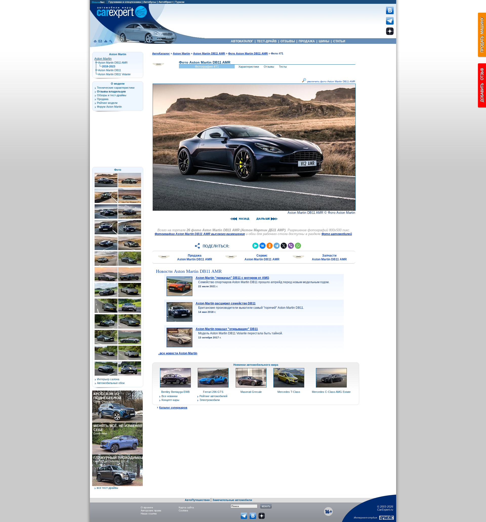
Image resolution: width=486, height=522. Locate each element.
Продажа (102, 99)
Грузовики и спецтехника (125, 2)
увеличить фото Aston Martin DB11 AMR (330, 81)
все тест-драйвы (107, 487)
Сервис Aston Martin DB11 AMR (262, 257)
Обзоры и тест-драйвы (111, 95)
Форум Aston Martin (109, 106)
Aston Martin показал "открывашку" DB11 (227, 329)
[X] (284, 246)
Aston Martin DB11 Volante (114, 74)
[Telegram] (277, 246)
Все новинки (169, 396)
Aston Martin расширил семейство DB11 (226, 303)
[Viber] (291, 246)
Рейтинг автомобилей (213, 396)
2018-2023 (108, 66)
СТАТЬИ (339, 41)
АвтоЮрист (165, 2)
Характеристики (248, 66)
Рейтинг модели (107, 102)
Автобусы (149, 2)
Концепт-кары (170, 399)
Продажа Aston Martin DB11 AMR (194, 257)
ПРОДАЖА (307, 41)
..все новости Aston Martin (177, 353)
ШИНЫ (324, 41)
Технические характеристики (115, 87)
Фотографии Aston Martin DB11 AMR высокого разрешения (200, 234)
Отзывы (269, 66)
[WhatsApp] (298, 246)
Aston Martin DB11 (109, 70)
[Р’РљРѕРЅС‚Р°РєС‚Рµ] (262, 246)
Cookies (183, 510)
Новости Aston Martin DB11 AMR (189, 271)
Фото (117, 169)
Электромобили (209, 399)
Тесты (283, 66)
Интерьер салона (108, 379)
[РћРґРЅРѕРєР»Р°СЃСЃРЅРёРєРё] (270, 246)
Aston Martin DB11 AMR (113, 62)
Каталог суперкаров (173, 407)
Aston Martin (103, 59)
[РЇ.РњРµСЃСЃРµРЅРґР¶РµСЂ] (255, 246)
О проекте (147, 507)
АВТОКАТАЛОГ (242, 41)
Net (98, 2)
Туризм (179, 2)
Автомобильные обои (111, 382)
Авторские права (151, 510)
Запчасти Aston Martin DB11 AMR (329, 257)
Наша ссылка (149, 513)
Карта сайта (186, 507)
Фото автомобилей (336, 234)
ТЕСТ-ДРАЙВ (266, 41)
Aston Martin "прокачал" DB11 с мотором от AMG (232, 278)
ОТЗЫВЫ (288, 41)
